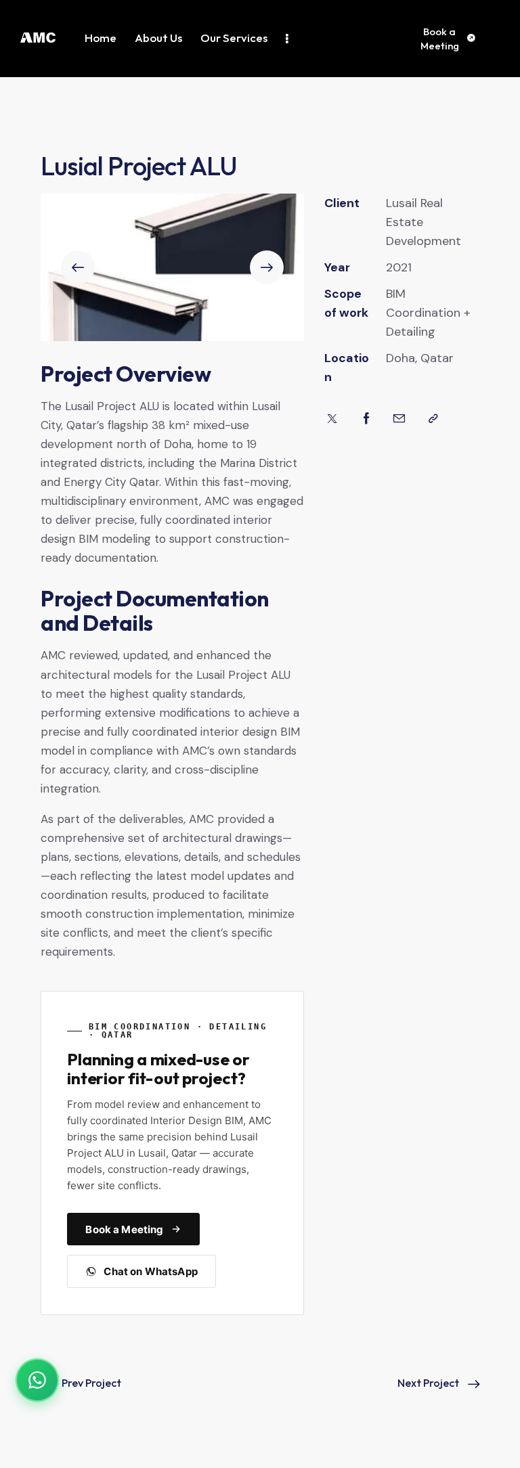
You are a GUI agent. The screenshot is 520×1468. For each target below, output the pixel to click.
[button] (78, 267)
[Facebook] (367, 418)
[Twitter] (332, 418)
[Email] (399, 418)
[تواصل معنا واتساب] (37, 1380)
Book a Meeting (124, 1229)
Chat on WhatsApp (150, 1271)
